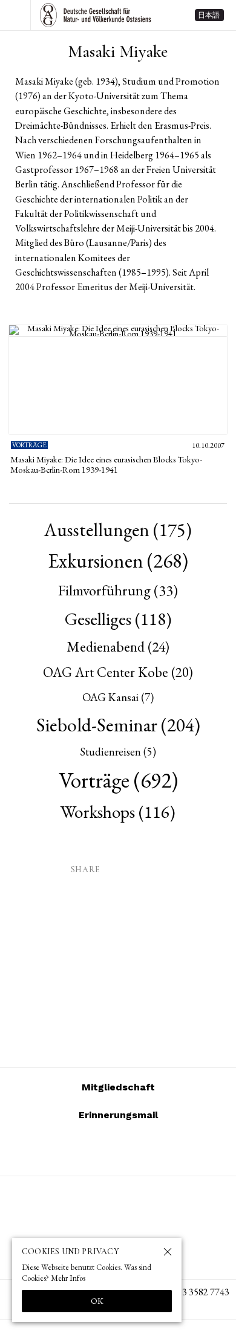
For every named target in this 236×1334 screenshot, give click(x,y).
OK (97, 1300)
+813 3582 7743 (197, 1292)
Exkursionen (118, 561)
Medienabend (118, 646)
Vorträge (118, 780)
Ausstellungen (118, 529)
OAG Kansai (118, 697)
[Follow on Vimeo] (103, 1149)
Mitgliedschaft (118, 1087)
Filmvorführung (118, 590)
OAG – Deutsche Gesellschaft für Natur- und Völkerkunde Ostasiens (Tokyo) (95, 15)
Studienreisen (118, 752)
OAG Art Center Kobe (118, 672)
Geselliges (118, 618)
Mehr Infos (68, 1278)
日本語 (209, 15)
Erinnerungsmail (118, 1115)
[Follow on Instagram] (74, 1149)
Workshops (118, 811)
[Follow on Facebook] (132, 1149)
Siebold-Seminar (118, 724)
